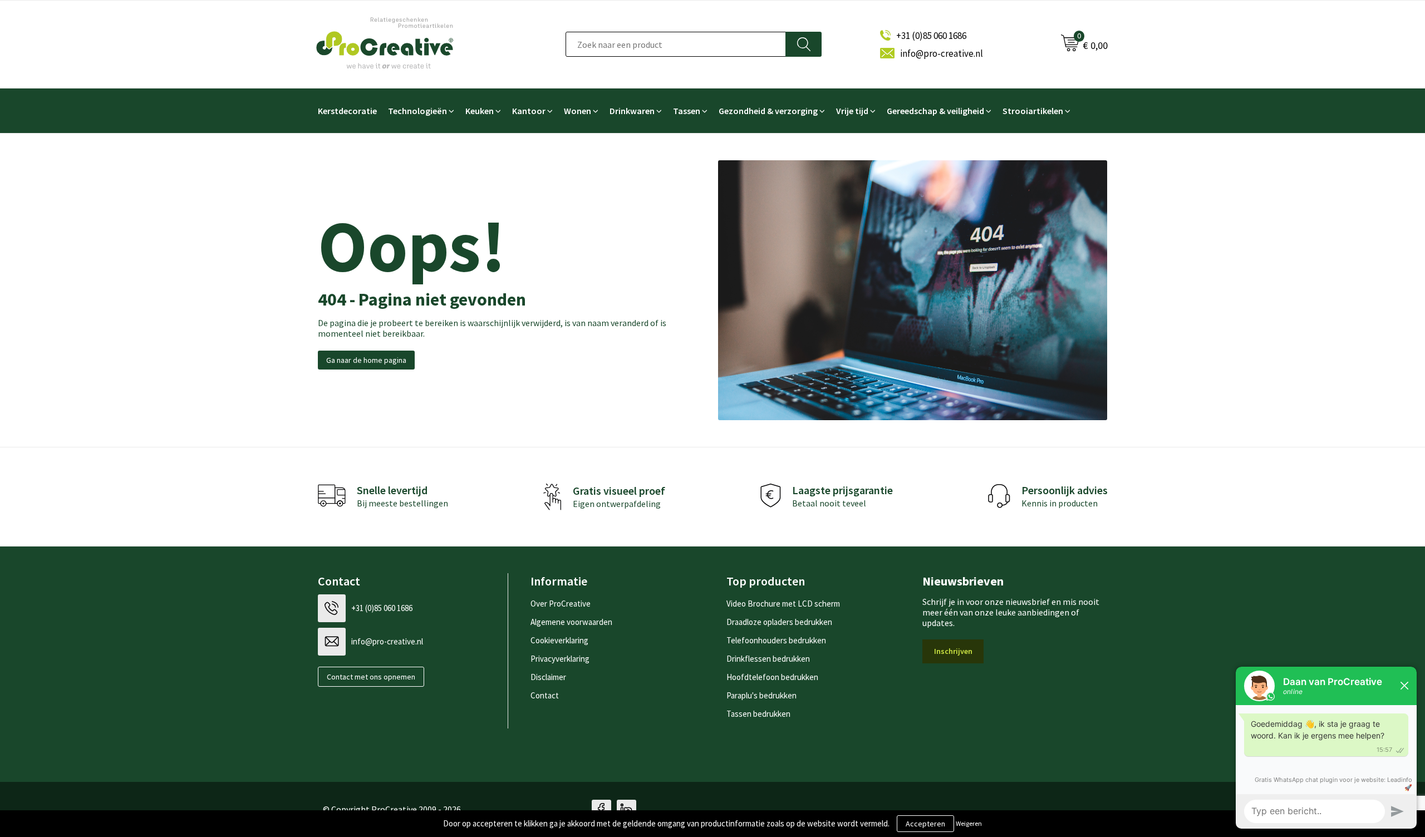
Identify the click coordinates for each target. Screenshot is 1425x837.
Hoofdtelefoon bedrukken (772, 677)
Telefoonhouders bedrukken (776, 640)
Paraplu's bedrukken (761, 695)
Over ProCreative (560, 603)
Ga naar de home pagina (366, 360)
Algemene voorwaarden (571, 622)
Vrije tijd (852, 110)
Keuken (479, 110)
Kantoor (529, 110)
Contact (544, 695)
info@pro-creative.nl (941, 53)
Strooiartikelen (1033, 110)
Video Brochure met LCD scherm (783, 603)
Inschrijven (953, 651)
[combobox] (676, 44)
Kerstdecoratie (347, 110)
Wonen (577, 110)
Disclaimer (548, 677)
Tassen (686, 110)
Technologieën (417, 110)
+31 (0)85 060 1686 (931, 35)
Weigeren (969, 823)
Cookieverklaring (559, 640)
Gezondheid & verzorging (768, 110)
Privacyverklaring (559, 658)
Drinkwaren (632, 110)
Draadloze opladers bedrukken (779, 622)
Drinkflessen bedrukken (768, 658)
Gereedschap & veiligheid (935, 110)
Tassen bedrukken (758, 713)
